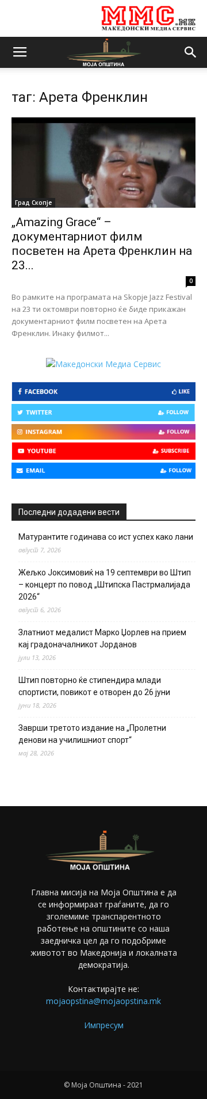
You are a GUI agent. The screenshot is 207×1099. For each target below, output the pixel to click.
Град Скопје (33, 203)
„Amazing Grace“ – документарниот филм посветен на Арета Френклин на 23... (102, 243)
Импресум (104, 1025)
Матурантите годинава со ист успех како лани (105, 536)
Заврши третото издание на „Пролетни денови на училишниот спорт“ (92, 734)
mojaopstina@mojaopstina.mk (103, 1000)
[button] (191, 52)
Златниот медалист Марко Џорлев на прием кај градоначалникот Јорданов (102, 638)
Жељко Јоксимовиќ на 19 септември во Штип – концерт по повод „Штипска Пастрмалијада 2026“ (104, 584)
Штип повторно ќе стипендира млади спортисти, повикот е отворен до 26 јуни (94, 686)
